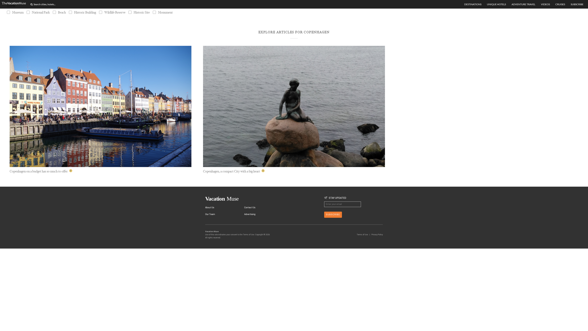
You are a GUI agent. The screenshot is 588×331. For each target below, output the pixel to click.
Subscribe (577, 4)
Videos (545, 4)
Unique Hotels (496, 4)
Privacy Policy (377, 235)
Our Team (210, 214)
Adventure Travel (523, 4)
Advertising (249, 214)
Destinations (472, 4)
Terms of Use (362, 235)
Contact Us (249, 207)
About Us (209, 207)
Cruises (560, 4)
